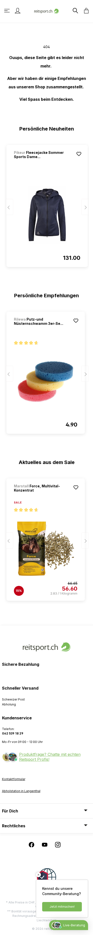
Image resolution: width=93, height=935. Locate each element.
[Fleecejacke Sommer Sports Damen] (47, 215)
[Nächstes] (85, 207)
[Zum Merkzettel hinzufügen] (79, 154)
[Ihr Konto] (18, 11)
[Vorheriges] (9, 207)
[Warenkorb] (84, 11)
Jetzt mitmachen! (62, 906)
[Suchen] (74, 11)
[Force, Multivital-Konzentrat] (45, 548)
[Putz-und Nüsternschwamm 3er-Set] (45, 381)
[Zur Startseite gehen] (46, 10)
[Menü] (7, 11)
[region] (46, 203)
